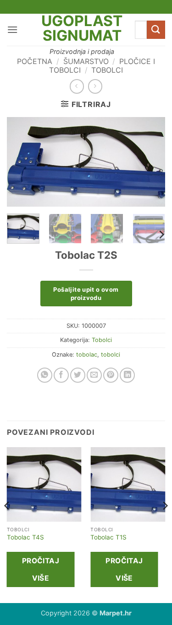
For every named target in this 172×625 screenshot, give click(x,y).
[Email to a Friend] (94, 375)
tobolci (110, 354)
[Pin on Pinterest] (110, 375)
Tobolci (107, 70)
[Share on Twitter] (77, 375)
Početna (34, 61)
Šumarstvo (86, 61)
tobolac (86, 354)
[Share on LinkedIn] (127, 375)
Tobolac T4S (25, 537)
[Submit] (156, 29)
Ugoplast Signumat (81, 28)
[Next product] (77, 86)
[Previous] (21, 162)
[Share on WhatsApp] (44, 375)
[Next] (150, 162)
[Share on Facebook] (61, 375)
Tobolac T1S (108, 537)
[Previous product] (95, 86)
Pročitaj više (41, 569)
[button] (12, 29)
